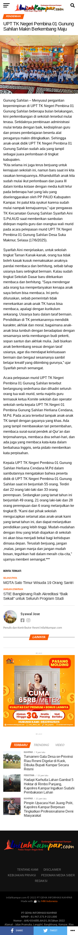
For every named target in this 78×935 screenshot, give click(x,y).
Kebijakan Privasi (22, 875)
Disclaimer (52, 869)
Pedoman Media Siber (58, 875)
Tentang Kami (27, 869)
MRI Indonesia (49, 901)
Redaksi (41, 881)
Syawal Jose (30, 614)
